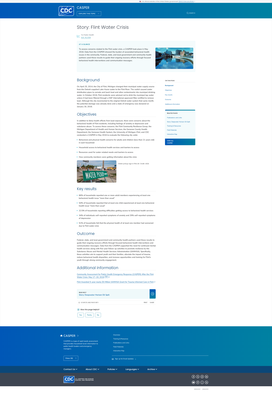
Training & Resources (174, 126)
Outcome (168, 100)
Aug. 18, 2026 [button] (86, 37)
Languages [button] (131, 369)
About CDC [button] (92, 369)
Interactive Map (172, 134)
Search (192, 13)
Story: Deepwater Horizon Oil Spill (178, 122)
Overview (116, 335)
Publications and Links (174, 118)
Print (145, 303)
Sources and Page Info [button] (89, 303)
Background (169, 86)
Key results (168, 95)
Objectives (168, 90)
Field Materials (172, 130)
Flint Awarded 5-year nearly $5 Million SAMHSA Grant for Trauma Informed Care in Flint (115, 282)
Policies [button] (112, 369)
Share (152, 303)
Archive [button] (151, 369)
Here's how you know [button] (186, 1)
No (98, 315)
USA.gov (205, 389)
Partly (89, 315)
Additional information (172, 104)
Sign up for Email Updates (124, 359)
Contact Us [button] (70, 369)
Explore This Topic (87, 14)
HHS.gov (197, 389)
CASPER (83, 7)
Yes (80, 315)
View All (69, 358)
